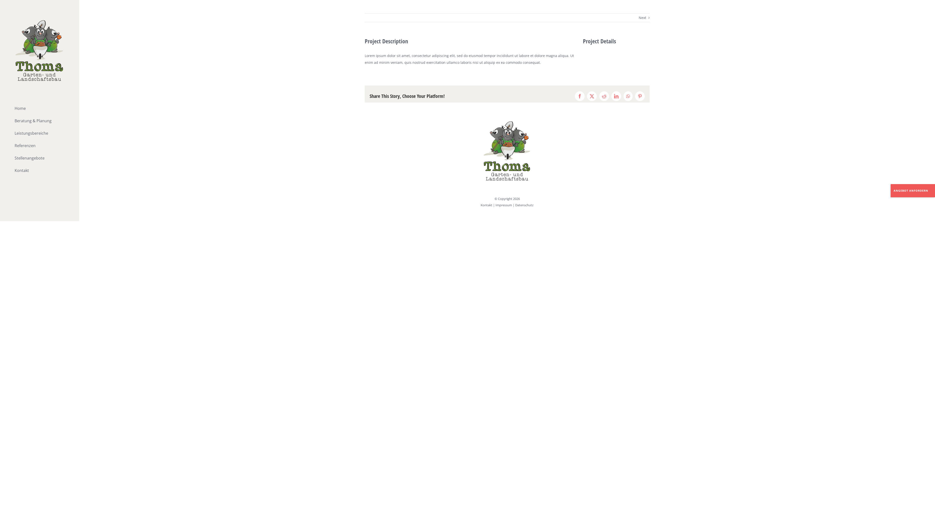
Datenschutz (524, 205)
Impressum (504, 205)
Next (642, 17)
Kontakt (486, 205)
